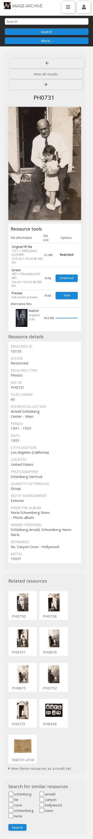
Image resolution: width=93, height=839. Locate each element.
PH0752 (50, 688)
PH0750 (19, 616)
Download (67, 278)
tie (15, 799)
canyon (50, 799)
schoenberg (23, 810)
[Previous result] (47, 63)
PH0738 (50, 616)
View (67, 295)
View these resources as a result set (40, 768)
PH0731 (19, 652)
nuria (17, 816)
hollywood (53, 805)
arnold (49, 794)
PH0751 (19, 723)
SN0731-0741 (23, 759)
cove (17, 805)
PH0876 (50, 652)
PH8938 (50, 723)
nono (48, 810)
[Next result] (46, 84)
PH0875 (19, 688)
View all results (45, 74)
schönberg (22, 794)
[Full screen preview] (44, 163)
